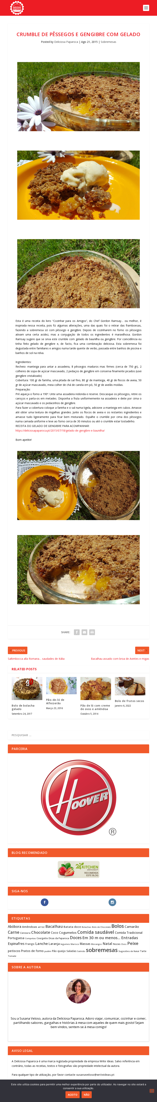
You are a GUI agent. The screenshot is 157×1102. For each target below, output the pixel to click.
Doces (76, 937)
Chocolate (40, 932)
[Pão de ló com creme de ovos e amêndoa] (95, 688)
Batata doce (72, 927)
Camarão (132, 926)
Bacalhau (54, 926)
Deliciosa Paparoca (66, 42)
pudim (47, 951)
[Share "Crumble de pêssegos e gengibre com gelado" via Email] (84, 632)
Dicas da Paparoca (59, 938)
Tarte (143, 951)
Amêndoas (29, 927)
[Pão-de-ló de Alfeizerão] (61, 685)
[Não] (152, 1091)
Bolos (117, 925)
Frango (29, 944)
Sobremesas (108, 42)
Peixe (132, 943)
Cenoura (25, 933)
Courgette (42, 938)
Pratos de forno (32, 951)
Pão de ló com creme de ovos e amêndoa (95, 707)
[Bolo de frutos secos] (130, 686)
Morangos (96, 944)
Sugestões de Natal (129, 951)
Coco (54, 933)
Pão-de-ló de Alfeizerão (55, 701)
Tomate (12, 956)
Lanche (41, 943)
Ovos (124, 944)
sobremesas (102, 950)
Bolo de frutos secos (129, 701)
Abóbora (14, 926)
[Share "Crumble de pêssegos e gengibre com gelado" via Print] (92, 632)
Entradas (129, 937)
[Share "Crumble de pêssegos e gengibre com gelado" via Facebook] (77, 632)
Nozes (116, 944)
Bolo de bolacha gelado (23, 707)
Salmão (81, 951)
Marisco (75, 944)
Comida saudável (95, 932)
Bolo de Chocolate (101, 927)
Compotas (30, 938)
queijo (61, 951)
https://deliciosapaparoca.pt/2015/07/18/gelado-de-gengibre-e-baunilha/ (60, 430)
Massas (85, 944)
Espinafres (16, 943)
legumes (65, 944)
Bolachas (86, 927)
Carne (13, 932)
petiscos (14, 951)
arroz (41, 927)
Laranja (54, 944)
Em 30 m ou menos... (101, 937)
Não (86, 1094)
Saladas (71, 951)
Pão (54, 951)
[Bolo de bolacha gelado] (27, 688)
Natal (107, 943)
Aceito (72, 1094)
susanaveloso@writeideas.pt (95, 1074)
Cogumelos (68, 932)
